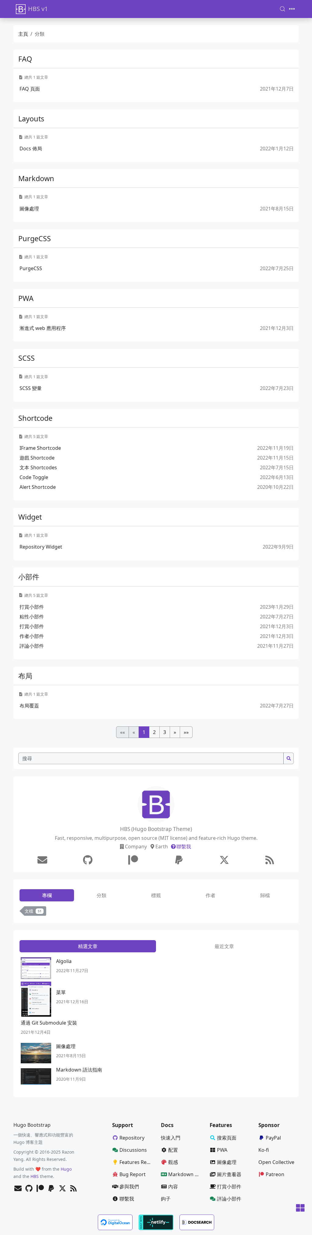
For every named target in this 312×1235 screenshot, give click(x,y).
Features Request (137, 1162)
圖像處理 (29, 208)
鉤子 (166, 1198)
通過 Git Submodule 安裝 (49, 1022)
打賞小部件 (32, 606)
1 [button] (144, 732)
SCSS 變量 (31, 388)
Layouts (31, 118)
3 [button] (164, 732)
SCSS (26, 358)
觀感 (173, 1162)
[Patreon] (133, 860)
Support (122, 1125)
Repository (131, 1137)
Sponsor (269, 1125)
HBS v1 (38, 9)
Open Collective (276, 1162)
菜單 (61, 992)
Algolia (64, 961)
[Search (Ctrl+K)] (282, 8)
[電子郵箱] (42, 860)
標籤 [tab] (156, 895)
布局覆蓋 (29, 705)
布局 (25, 676)
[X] (224, 860)
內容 (173, 1186)
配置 (173, 1150)
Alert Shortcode (38, 487)
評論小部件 (32, 646)
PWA (26, 298)
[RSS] (269, 860)
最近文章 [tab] (224, 946)
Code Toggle (34, 477)
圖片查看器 (229, 1174)
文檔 (33, 911)
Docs (167, 1125)
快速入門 (170, 1137)
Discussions (133, 1150)
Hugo (66, 1169)
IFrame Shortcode (40, 448)
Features (221, 1125)
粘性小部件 (32, 616)
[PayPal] (178, 860)
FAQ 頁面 (30, 88)
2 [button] (154, 732)
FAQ (25, 59)
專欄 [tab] (47, 895)
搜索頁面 (226, 1137)
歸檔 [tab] (265, 895)
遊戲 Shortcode (37, 457)
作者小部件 (32, 636)
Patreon (275, 1174)
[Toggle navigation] (292, 8)
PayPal (273, 1137)
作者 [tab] (210, 895)
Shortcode (35, 418)
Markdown (36, 178)
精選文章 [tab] (88, 946)
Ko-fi (263, 1150)
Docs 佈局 (31, 148)
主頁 (23, 33)
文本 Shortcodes (38, 467)
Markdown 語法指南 (79, 1069)
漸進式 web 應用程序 (43, 328)
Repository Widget (41, 546)
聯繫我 (183, 846)
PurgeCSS (34, 238)
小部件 (28, 577)
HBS (34, 1176)
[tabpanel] (156, 912)
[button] (175, 732)
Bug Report (132, 1174)
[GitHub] (87, 860)
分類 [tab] (101, 895)
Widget (30, 517)
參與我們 (129, 1186)
